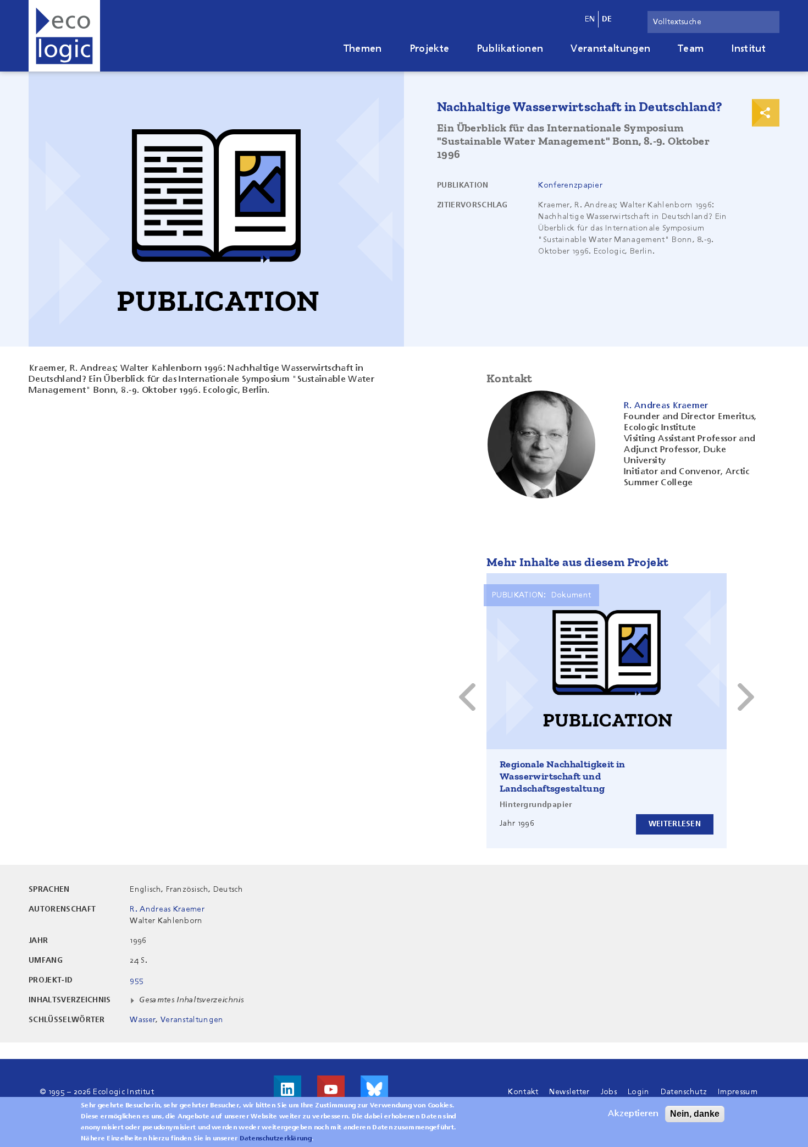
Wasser (143, 1020)
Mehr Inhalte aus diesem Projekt (577, 562)
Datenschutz (684, 1092)
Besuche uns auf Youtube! (331, 1089)
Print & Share (765, 113)
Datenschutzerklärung (276, 1138)
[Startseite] (64, 36)
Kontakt (523, 1092)
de (607, 19)
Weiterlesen (675, 824)
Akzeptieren (633, 1114)
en (590, 19)
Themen (363, 49)
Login (639, 1092)
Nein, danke (695, 1113)
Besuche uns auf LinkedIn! (287, 1089)
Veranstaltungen (610, 49)
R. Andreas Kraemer (167, 909)
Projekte (429, 49)
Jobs (609, 1092)
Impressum (737, 1092)
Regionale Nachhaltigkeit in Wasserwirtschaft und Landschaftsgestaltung (563, 776)
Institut (748, 49)
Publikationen (510, 49)
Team (691, 49)
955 (136, 980)
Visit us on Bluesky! (374, 1089)
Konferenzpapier (570, 185)
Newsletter (569, 1092)
